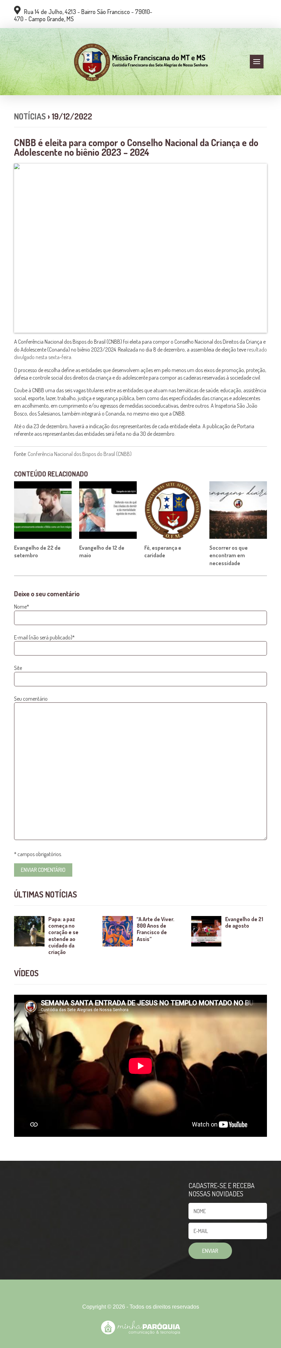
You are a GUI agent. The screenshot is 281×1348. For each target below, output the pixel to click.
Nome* (21, 606)
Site (18, 667)
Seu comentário (31, 698)
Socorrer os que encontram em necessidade (228, 555)
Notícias (30, 116)
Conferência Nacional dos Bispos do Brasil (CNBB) (79, 453)
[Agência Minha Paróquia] (140, 1327)
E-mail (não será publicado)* (44, 637)
